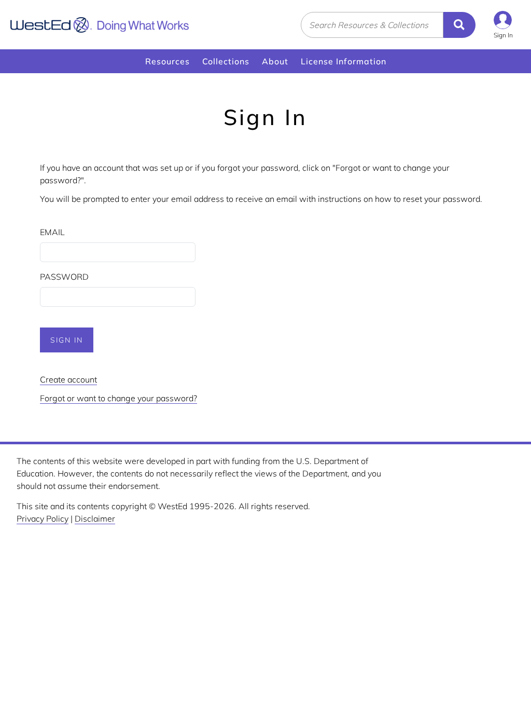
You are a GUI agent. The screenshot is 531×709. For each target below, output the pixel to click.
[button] (503, 25)
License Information (343, 61)
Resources (167, 61)
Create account (68, 379)
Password (64, 276)
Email (52, 232)
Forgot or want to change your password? (118, 398)
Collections (225, 61)
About (275, 61)
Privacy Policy (42, 518)
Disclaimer (95, 518)
